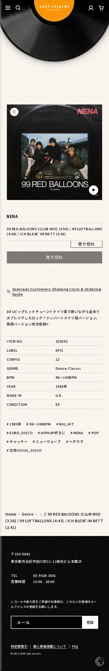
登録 (90, 622)
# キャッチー (17, 441)
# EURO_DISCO (20, 432)
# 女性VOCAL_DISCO (24, 450)
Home (10, 514)
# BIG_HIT (65, 424)
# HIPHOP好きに (51, 432)
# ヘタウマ (75, 441)
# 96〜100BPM (38, 424)
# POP (93, 432)
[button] (18, 8)
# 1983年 (14, 424)
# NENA (77, 432)
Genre (27, 514)
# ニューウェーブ (47, 441)
